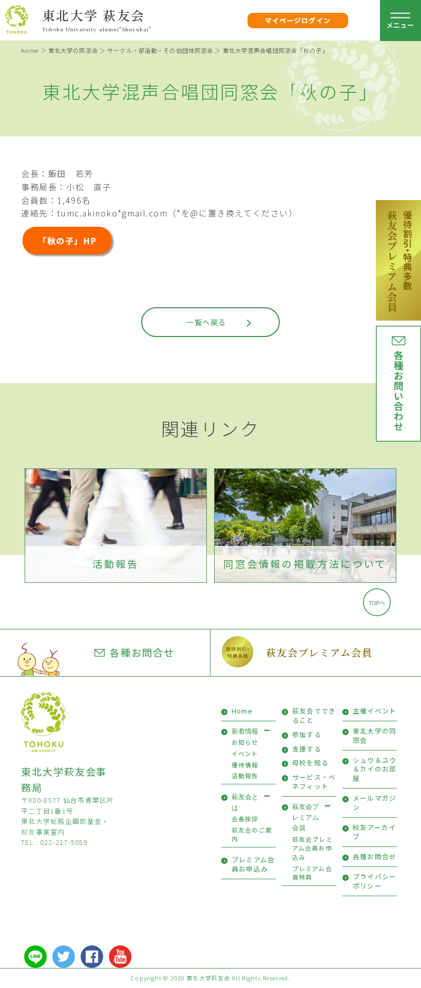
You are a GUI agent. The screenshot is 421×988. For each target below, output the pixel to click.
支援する (306, 749)
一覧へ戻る (206, 322)
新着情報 (245, 731)
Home (242, 711)
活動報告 (115, 564)
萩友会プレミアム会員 (319, 652)
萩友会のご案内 (252, 834)
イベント (245, 753)
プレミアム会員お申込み (253, 864)
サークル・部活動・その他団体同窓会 (160, 50)
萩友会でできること (314, 715)
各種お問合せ (142, 652)
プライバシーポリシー (375, 881)
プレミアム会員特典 (312, 873)
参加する (306, 734)
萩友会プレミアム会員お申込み (312, 848)
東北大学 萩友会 (93, 15)
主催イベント (375, 711)
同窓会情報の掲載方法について (305, 564)
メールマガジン (375, 802)
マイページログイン (298, 20)
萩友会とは (245, 802)
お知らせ (245, 742)
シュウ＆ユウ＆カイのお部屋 (375, 769)
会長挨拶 (245, 818)
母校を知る (310, 762)
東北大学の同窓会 (73, 50)
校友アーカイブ (374, 831)
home (30, 50)
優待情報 (245, 764)
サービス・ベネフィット (314, 781)
